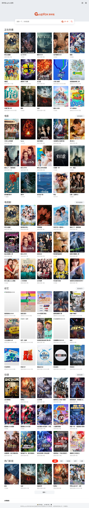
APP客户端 (46, 504)
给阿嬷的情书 (8, 194)
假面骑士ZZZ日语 (25, 426)
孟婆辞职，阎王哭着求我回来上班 (11, 453)
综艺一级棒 (24, 340)
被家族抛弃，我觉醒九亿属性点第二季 (77, 399)
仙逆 (38, 108)
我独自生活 (40, 367)
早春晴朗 (39, 227)
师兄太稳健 (7, 54)
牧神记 (22, 399)
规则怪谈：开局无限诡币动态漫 (60, 453)
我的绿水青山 (24, 227)
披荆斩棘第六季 (57, 313)
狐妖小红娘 (56, 108)
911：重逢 (73, 167)
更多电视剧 (79, 202)
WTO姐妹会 (73, 108)
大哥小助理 (56, 81)
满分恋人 (72, 141)
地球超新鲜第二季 (75, 81)
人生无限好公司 (8, 340)
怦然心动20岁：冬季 (75, 486)
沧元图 (39, 81)
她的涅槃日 (40, 141)
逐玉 (5, 486)
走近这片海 (40, 194)
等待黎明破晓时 (57, 254)
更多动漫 (79, 374)
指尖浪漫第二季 (8, 254)
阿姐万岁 (23, 367)
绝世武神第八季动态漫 (43, 453)
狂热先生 (39, 254)
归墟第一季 (56, 167)
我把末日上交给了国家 (59, 399)
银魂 (71, 54)
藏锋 (22, 108)
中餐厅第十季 (8, 108)
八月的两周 (24, 281)
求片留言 (40, 504)
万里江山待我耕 (8, 141)
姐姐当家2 (23, 313)
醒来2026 (40, 54)
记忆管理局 (7, 399)
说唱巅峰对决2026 (58, 340)
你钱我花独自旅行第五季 (43, 340)
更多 (44, 492)
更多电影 (79, 116)
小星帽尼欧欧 (57, 426)
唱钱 (71, 340)
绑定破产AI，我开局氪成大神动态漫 (28, 453)
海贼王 (6, 81)
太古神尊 (39, 399)
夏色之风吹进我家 (42, 167)
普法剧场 (55, 367)
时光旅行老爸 (57, 281)
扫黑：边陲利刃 (74, 194)
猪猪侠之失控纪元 (75, 453)
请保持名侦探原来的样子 (76, 281)
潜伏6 (22, 194)
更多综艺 (79, 288)
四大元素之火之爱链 (9, 281)
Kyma (22, 141)
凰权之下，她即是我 (9, 167)
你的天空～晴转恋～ (58, 227)
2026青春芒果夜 (41, 313)
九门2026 (23, 54)
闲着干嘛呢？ (73, 313)
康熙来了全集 (24, 81)
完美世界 (39, 486)
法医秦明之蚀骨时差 (58, 141)
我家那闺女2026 (9, 313)
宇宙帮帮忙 (7, 367)
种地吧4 (72, 367)
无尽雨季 (39, 281)
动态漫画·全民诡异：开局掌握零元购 (44, 426)
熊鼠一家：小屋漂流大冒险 (77, 426)
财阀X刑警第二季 (74, 254)
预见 (54, 194)
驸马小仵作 (24, 167)
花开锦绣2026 (57, 54)
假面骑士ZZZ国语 (9, 426)
